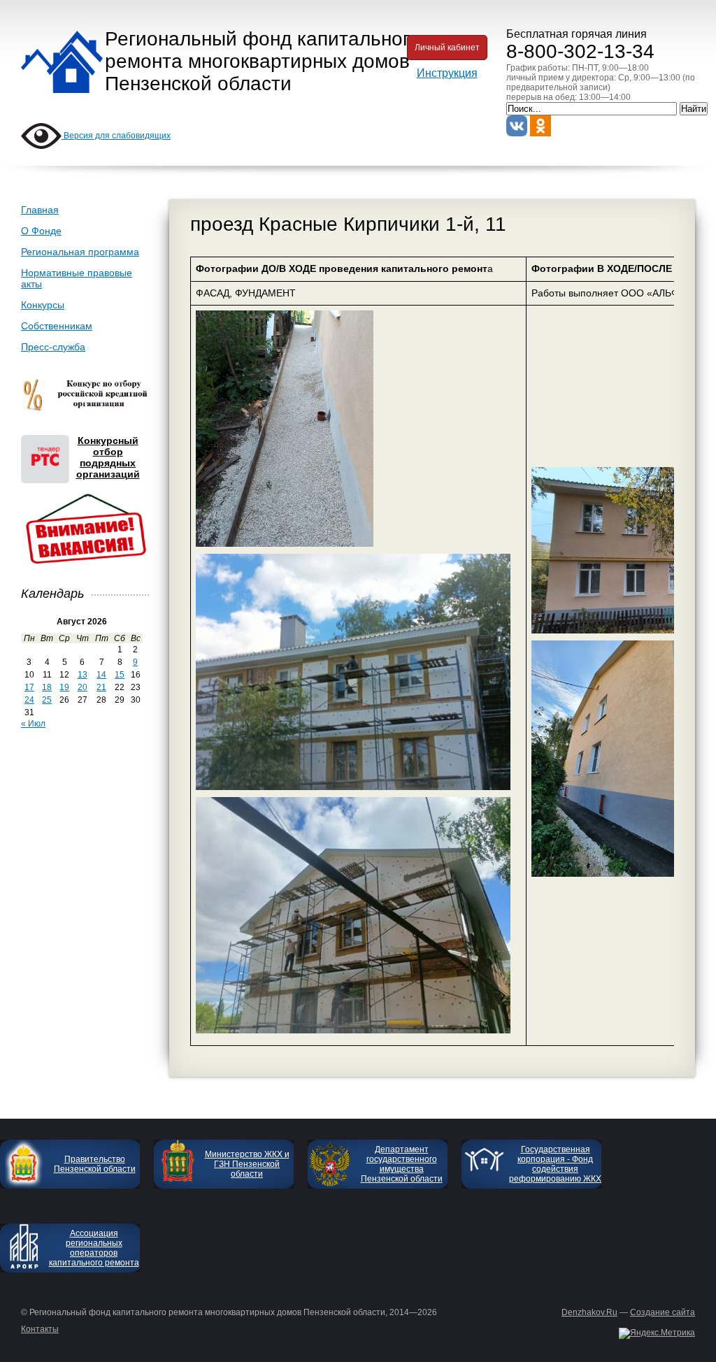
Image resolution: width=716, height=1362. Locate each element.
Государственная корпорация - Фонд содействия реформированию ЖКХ (555, 1164)
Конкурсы (42, 304)
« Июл (33, 724)
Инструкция (447, 73)
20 (82, 687)
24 (29, 700)
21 (101, 687)
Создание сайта (662, 1312)
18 (47, 687)
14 (101, 675)
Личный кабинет (447, 47)
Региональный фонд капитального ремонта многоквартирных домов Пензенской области (262, 61)
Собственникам (56, 325)
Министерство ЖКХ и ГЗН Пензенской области (247, 1164)
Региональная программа (80, 251)
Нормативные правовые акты (76, 278)
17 (29, 687)
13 (82, 675)
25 (47, 700)
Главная (40, 209)
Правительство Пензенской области (95, 1164)
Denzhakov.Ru (589, 1312)
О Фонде (41, 230)
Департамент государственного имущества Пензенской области (402, 1164)
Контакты (40, 1329)
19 (64, 687)
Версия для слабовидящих (116, 136)
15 (119, 675)
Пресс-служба (53, 346)
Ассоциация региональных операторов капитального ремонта (94, 1248)
